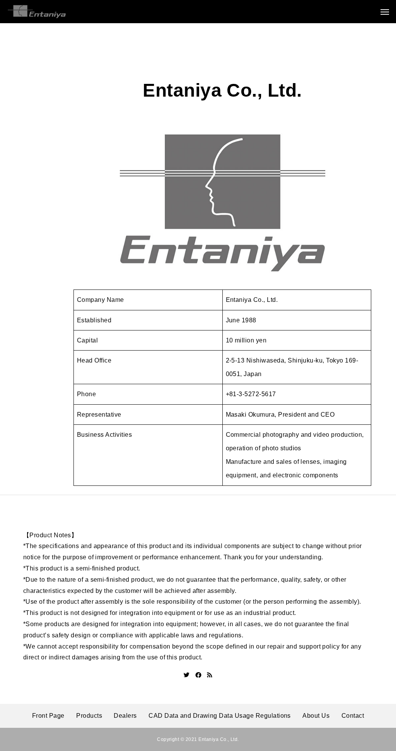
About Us (315, 716)
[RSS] (209, 675)
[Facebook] (198, 675)
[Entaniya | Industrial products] (36, 11)
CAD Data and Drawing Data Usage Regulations (219, 716)
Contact (352, 716)
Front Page (48, 716)
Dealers (125, 716)
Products (89, 716)
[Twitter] (187, 675)
